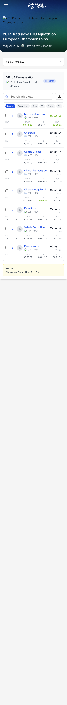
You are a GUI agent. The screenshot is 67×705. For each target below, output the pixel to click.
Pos (9, 106)
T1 (42, 106)
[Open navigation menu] (5, 5)
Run (35, 106)
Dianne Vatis (31, 246)
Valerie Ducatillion (34, 227)
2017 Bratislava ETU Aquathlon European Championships (29, 36)
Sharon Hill (30, 132)
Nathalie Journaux (34, 114)
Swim (50, 106)
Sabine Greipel (32, 151)
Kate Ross (30, 208)
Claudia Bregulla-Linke (36, 189)
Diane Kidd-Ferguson (36, 170)
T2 (59, 106)
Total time (23, 106)
